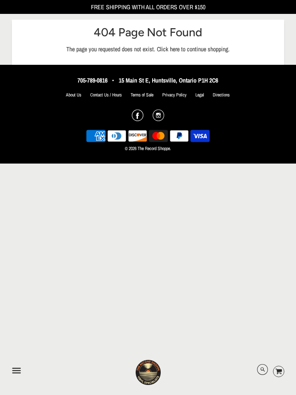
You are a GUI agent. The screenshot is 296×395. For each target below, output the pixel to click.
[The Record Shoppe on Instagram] (158, 118)
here (175, 49)
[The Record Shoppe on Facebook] (137, 118)
